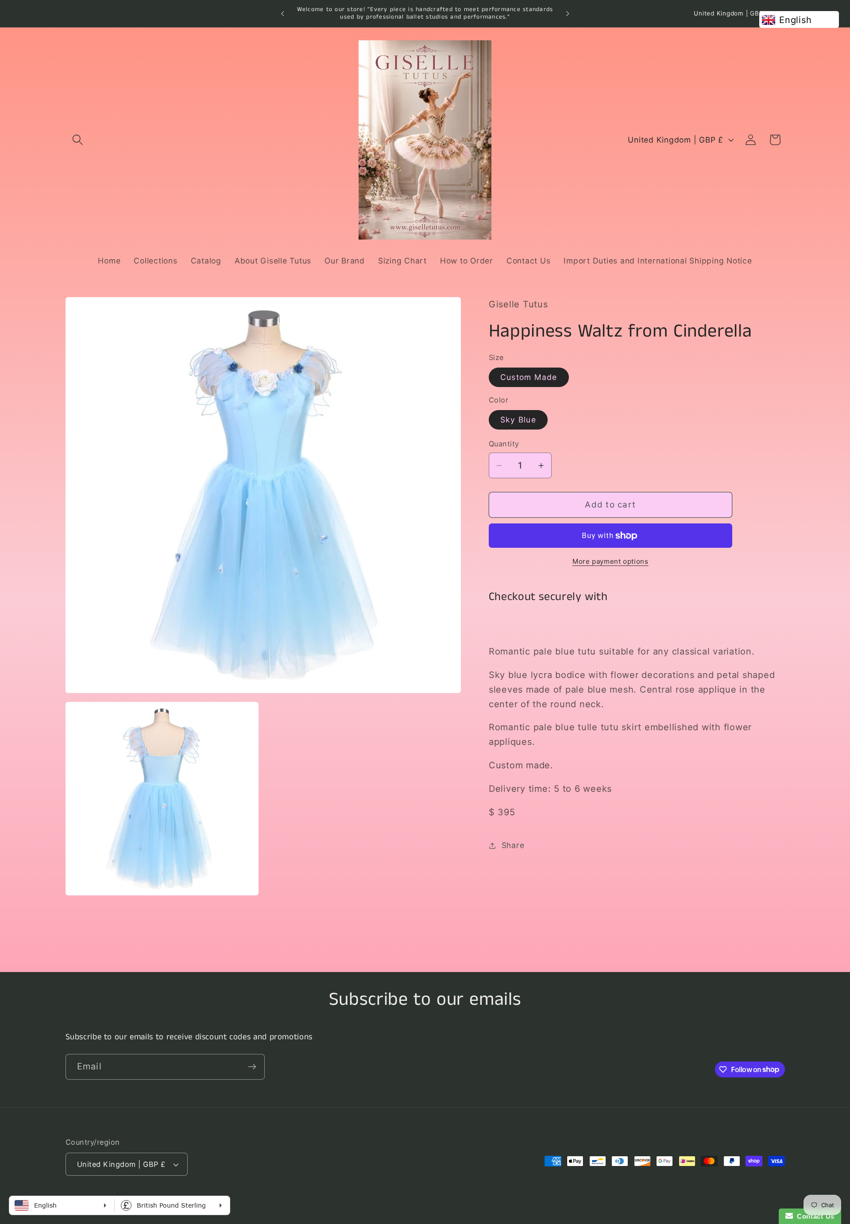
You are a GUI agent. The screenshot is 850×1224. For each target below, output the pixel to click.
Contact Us (814, 1216)
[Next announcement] (567, 13)
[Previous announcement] (282, 13)
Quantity (504, 444)
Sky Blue (518, 419)
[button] (78, 140)
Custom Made (528, 377)
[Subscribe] (252, 1066)
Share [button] (513, 845)
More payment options (610, 561)
